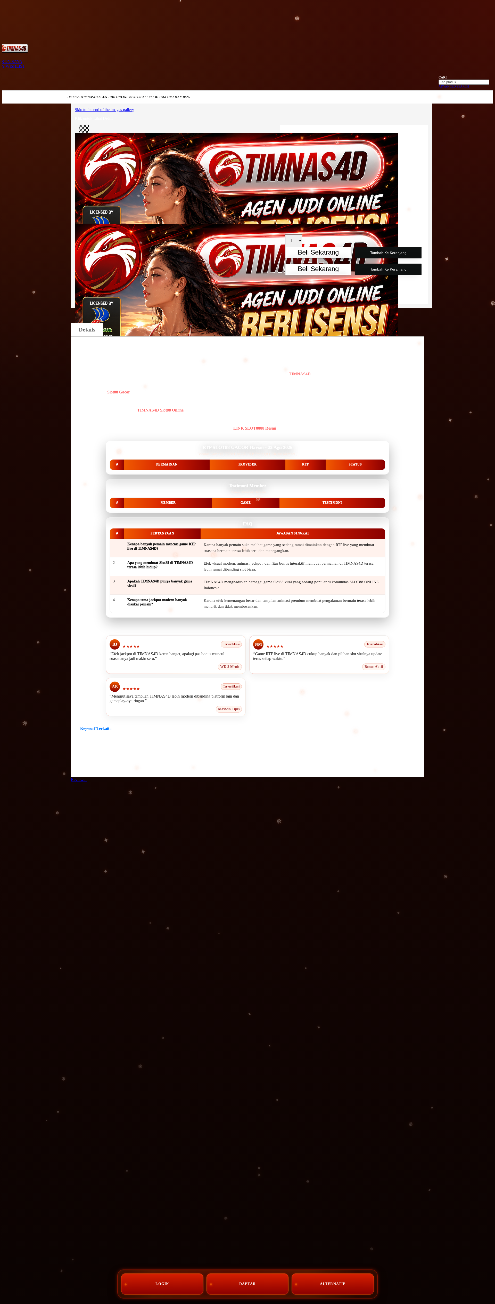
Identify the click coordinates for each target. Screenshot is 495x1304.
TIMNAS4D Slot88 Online (160, 410)
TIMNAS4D (74, 97)
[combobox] (464, 82)
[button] (84, 130)
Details (87, 329)
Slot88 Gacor (118, 392)
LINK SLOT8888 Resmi (254, 428)
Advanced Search (454, 86)
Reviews (79, 779)
